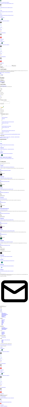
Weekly (2, 321)
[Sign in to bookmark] (1, 82)
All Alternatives (3, 327)
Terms (2, 341)
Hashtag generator (4, 315)
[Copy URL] (2, 82)
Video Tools (3, 332)
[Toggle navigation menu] (1, 64)
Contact (2, 342)
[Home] (0, 73)
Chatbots (3, 334)
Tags (2, 323)
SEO (2, 324)
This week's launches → (7, 72)
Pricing (2, 340)
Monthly (3, 322)
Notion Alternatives (4, 329)
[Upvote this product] (1, 172)
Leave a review (2, 103)
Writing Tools (3, 333)
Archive (3, 320)
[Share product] (4, 82)
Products (2, 74)
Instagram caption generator (5, 314)
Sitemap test (3, 316)
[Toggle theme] (1, 311)
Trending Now (3, 319)
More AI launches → (2, 72)
